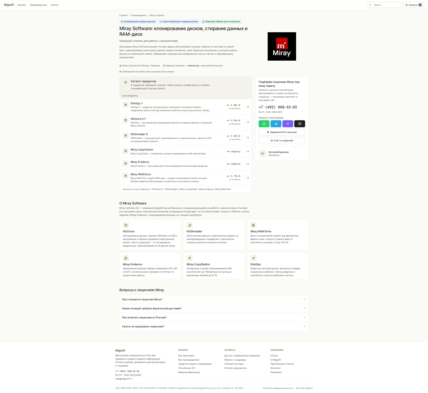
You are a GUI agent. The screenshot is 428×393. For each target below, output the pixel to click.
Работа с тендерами (235, 359)
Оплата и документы (235, 368)
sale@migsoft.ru (123, 378)
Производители (38, 5)
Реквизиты (276, 372)
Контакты (276, 368)
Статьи (54, 5)
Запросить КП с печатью (283, 132)
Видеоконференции (189, 372)
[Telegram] (276, 123)
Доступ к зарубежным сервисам (242, 355)
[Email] (299, 123)
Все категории (186, 355)
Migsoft (9, 4)
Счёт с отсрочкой (283, 140)
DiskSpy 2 (145, 189)
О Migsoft (276, 359)
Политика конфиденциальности (278, 388)
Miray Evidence (206, 189)
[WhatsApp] (264, 123)
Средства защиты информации (195, 363)
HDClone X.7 (158, 189)
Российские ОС (186, 368)
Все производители (188, 359)
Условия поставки (234, 363)
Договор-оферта (304, 388)
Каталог (22, 5)
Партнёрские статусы (282, 363)
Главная (123, 15)
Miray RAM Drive (223, 189)
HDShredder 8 (171, 189)
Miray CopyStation (188, 189)
